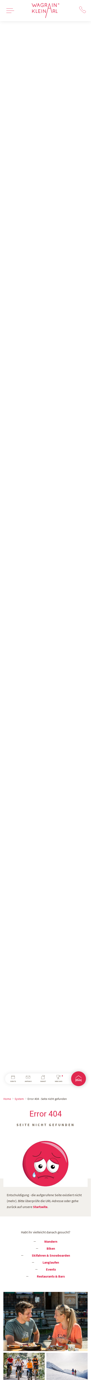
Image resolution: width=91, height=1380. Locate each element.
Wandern (50, 1241)
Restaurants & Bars (51, 1276)
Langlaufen (51, 1262)
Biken (51, 1248)
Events (51, 1269)
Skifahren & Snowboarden (51, 1255)
